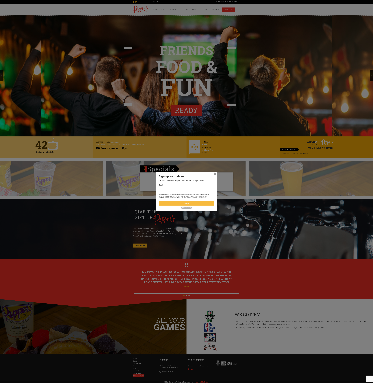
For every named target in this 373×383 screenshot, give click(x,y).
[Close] (215, 173)
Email (161, 185)
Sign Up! (186, 203)
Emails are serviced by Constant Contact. (196, 197)
